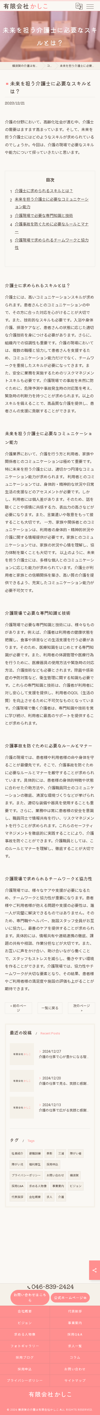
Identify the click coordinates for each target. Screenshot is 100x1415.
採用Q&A (17, 1186)
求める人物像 (38, 1186)
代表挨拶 (17, 1197)
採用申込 (52, 1164)
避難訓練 (35, 1153)
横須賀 (74, 1175)
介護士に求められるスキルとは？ (44, 191)
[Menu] (89, 6)
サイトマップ (75, 1380)
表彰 (49, 1153)
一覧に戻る (50, 1008)
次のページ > (81, 1008)
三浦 (61, 1153)
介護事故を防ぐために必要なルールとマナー (52, 228)
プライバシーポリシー (26, 1175)
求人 (49, 1197)
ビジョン (76, 1186)
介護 (61, 1197)
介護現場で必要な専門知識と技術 (44, 215)
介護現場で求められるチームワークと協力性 (52, 244)
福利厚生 (35, 1164)
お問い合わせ (55, 1175)
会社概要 (35, 1197)
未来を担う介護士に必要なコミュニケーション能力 (52, 203)
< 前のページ (18, 1008)
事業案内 (58, 1186)
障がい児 (17, 1164)
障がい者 (76, 1153)
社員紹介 (17, 1153)
